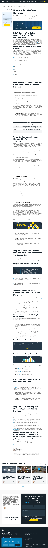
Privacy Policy (8, 22)
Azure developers (16, 429)
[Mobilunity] (5, 1)
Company (32, 1)
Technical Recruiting (27, 535)
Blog (36, 1)
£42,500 (18, 369)
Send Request (33, 520)
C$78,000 (19, 371)
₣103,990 (20, 374)
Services (13, 1)
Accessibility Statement (28, 544)
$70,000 (18, 368)
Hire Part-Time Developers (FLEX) (29, 533)
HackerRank (15, 387)
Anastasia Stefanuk (18, 449)
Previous (41, 464)
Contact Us (43, 1)
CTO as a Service (27, 539)
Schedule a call (39, 502)
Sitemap (44, 544)
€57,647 (19, 372)
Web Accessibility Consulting (29, 538)
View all (23, 486)
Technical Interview (27, 540)
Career (16, 535)
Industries (24, 1)
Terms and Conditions (6, 23)
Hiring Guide (8, 6)
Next (45, 464)
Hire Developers (18, 1)
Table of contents (6, 9)
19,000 (38, 42)
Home (2, 6)
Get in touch (5, 12)
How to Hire (13, 6)
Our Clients (28, 1)
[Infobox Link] (9, 475)
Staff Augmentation (27, 534)
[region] (12, 542)
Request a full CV (27, 351)
